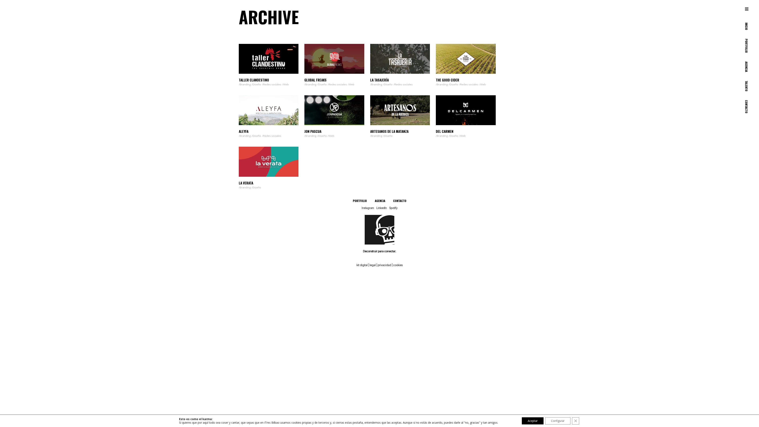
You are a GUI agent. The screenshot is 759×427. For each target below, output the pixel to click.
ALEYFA (243, 131)
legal (373, 265)
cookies (398, 265)
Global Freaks (315, 79)
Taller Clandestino (254, 79)
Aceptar (533, 421)
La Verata (246, 182)
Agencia (380, 200)
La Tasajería (379, 79)
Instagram (368, 208)
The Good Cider (447, 79)
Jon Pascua (312, 131)
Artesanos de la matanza (389, 131)
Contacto (399, 200)
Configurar (558, 421)
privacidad (384, 265)
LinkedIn (381, 208)
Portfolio (360, 200)
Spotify (393, 208)
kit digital (362, 265)
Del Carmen (444, 131)
